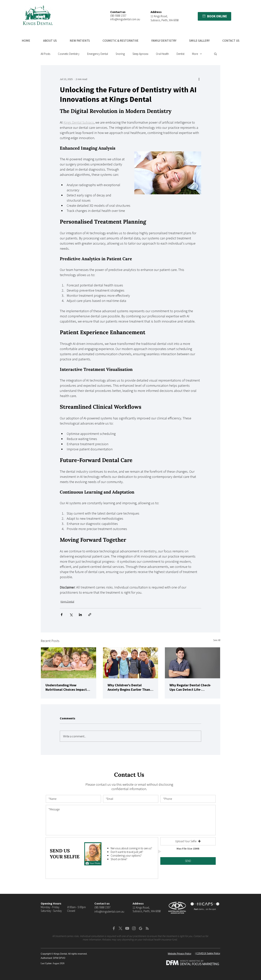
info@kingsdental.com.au (125, 19)
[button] (204, 16)
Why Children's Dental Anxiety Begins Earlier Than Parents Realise (129, 687)
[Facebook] (113, 928)
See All (216, 640)
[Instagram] (133, 928)
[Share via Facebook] (61, 614)
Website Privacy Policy (179, 953)
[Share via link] (90, 614)
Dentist (180, 54)
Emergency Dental (97, 54)
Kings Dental (67, 601)
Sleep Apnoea (140, 54)
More (195, 54)
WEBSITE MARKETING (190, 960)
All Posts (45, 54)
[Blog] (147, 928)
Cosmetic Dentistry (68, 54)
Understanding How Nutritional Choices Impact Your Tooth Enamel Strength (67, 687)
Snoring (120, 54)
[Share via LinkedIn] (80, 614)
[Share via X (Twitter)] (71, 614)
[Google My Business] (140, 928)
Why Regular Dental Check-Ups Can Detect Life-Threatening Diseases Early (190, 687)
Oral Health (162, 54)
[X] (120, 928)
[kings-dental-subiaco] (68, 662)
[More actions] (199, 79)
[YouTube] (127, 928)
